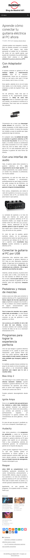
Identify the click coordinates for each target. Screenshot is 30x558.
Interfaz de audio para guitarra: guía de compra (7, 520)
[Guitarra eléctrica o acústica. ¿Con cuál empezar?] (19, 500)
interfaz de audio (22, 193)
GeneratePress (15, 555)
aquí (3, 395)
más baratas (23, 222)
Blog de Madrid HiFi (15, 10)
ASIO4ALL (18, 125)
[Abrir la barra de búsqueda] (28, 15)
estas (20, 315)
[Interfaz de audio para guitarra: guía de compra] (7, 515)
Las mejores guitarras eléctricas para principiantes (7, 505)
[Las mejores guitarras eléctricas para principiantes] (7, 500)
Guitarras (7, 537)
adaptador (24, 76)
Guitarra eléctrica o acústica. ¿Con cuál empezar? (19, 505)
